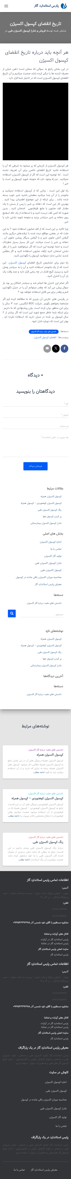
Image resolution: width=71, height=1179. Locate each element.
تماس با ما (56, 549)
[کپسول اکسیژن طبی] (49, 6)
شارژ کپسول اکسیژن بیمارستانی (46, 523)
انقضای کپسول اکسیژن (45, 337)
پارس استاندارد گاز (59, 955)
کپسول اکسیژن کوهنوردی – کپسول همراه (41, 503)
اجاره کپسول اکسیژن (51, 542)
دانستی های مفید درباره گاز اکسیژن (43, 332)
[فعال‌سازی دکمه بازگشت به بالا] (7, 1172)
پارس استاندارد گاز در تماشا (54, 943)
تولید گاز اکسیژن (53, 556)
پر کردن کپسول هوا (52, 516)
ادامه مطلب (38, 772)
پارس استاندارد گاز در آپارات (54, 939)
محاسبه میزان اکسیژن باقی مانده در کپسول (39, 577)
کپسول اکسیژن (17, 263)
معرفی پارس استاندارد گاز (48, 584)
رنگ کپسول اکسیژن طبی (50, 510)
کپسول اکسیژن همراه (51, 496)
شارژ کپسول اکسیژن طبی (48, 563)
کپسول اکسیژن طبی (51, 570)
